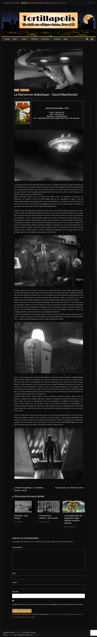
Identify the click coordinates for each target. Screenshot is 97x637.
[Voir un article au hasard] (92, 39)
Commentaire (17, 547)
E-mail (15, 582)
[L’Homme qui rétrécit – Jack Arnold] (48, 502)
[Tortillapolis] (48, 11)
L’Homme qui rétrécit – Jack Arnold (48, 516)
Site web (15, 592)
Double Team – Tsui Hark (36, 3)
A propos (57, 39)
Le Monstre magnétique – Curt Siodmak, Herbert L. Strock (28, 489)
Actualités (45, 39)
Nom (14, 573)
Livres (24, 39)
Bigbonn (27, 98)
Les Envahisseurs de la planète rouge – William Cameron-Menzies (73, 519)
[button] (18, 39)
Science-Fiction (25, 90)
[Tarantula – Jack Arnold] (23, 502)
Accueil (7, 39)
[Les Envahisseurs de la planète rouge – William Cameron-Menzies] (74, 502)
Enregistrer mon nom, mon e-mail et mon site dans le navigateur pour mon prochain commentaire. (47, 604)
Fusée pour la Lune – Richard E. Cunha (69, 488)
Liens (65, 39)
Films (15, 39)
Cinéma (16, 90)
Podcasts (34, 39)
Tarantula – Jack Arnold (21, 516)
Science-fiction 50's (37, 98)
